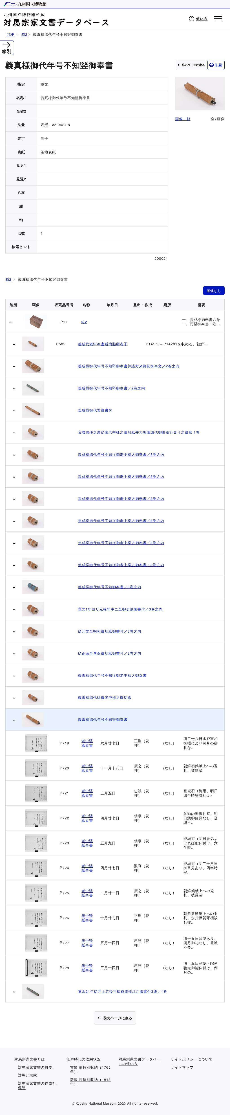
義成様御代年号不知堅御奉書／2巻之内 (111, 388)
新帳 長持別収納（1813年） (90, 1081)
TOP (11, 34)
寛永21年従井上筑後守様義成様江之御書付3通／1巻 (122, 991)
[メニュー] (218, 18)
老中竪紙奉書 (87, 743)
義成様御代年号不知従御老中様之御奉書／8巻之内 (121, 454)
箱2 (24, 34)
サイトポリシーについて (192, 1059)
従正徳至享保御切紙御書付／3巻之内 (109, 653)
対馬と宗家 (27, 1075)
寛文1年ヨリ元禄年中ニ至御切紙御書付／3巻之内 (120, 609)
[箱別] (6, 44)
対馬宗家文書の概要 (35, 1067)
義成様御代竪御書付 (95, 410)
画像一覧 (182, 118)
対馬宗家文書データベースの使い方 (140, 1061)
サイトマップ (182, 1067)
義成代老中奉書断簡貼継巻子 (103, 344)
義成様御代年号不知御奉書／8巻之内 (109, 587)
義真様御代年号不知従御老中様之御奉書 (112, 675)
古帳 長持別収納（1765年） (90, 1069)
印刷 (218, 65)
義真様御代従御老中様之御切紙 (104, 697)
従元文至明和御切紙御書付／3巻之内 (109, 631)
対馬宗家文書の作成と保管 (37, 1085)
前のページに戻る (193, 65)
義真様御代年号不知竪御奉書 (103, 719)
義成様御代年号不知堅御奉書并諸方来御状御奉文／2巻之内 (128, 366)
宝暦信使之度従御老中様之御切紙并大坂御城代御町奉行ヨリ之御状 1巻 (139, 432)
